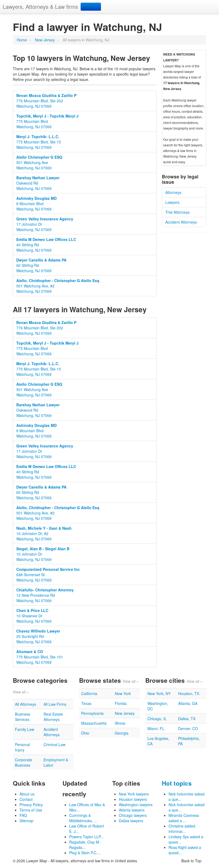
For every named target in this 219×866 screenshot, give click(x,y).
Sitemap (26, 820)
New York (123, 693)
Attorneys (173, 192)
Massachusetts (94, 723)
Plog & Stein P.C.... (85, 852)
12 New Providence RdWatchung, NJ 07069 (45, 595)
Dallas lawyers (131, 820)
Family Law (24, 729)
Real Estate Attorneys (53, 716)
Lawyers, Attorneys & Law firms (40, 6)
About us (26, 794)
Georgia (121, 733)
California (89, 693)
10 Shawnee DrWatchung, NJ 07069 (34, 616)
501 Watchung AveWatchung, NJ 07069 (39, 162)
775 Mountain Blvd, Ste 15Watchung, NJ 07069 (38, 142)
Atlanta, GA (187, 703)
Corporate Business (23, 762)
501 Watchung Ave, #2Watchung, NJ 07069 (57, 286)
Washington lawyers (135, 804)
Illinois (120, 723)
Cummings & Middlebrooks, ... (83, 818)
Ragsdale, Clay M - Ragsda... (85, 844)
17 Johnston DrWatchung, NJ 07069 (44, 224)
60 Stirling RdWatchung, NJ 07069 (41, 265)
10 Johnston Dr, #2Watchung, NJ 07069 (44, 533)
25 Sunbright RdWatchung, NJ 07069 (38, 636)
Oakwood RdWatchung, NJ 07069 (38, 183)
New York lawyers (134, 794)
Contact (26, 799)
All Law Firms (55, 704)
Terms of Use (30, 810)
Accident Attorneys (181, 222)
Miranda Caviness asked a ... (184, 818)
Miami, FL (155, 728)
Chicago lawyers (133, 815)
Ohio (85, 733)
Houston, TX (188, 693)
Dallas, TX (186, 718)
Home (22, 39)
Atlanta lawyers (131, 810)
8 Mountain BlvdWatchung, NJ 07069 (36, 204)
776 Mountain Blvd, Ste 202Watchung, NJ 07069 (46, 101)
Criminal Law (54, 744)
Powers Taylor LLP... (86, 836)
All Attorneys (25, 704)
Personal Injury (22, 747)
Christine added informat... (182, 828)
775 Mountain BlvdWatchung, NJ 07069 (47, 121)
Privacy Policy (31, 804)
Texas (86, 703)
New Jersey (45, 39)
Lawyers (172, 202)
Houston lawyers (133, 799)
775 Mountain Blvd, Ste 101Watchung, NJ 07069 (39, 657)
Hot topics (177, 783)
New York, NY (159, 693)
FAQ (23, 815)
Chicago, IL (157, 718)
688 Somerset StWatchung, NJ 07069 (48, 575)
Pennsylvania (92, 713)
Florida (121, 703)
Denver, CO (188, 728)
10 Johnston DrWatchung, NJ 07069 (42, 554)
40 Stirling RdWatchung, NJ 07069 (46, 245)
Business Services (22, 716)
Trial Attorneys (177, 212)
